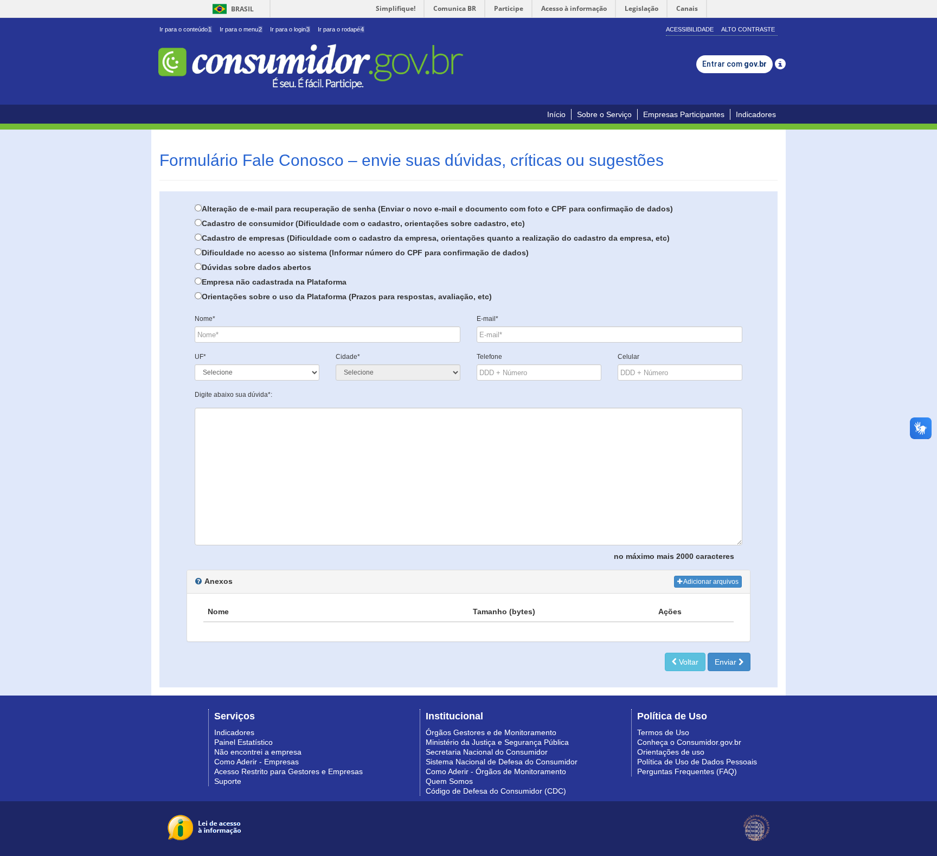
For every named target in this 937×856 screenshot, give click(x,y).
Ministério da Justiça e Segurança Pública (497, 742)
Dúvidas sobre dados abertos (256, 267)
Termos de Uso (663, 732)
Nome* (205, 319)
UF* (200, 357)
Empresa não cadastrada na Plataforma (274, 282)
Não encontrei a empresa (257, 752)
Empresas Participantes (683, 114)
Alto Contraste (748, 29)
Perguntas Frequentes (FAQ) (687, 771)
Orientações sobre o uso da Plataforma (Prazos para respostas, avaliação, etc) (347, 296)
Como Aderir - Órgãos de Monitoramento (496, 771)
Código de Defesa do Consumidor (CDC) (496, 791)
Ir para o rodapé (341, 29)
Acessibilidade (690, 29)
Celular (628, 357)
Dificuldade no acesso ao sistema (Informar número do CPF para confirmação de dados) (365, 252)
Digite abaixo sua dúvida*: (233, 394)
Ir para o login (290, 29)
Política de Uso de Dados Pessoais (697, 761)
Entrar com (734, 64)
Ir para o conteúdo (185, 29)
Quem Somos (449, 781)
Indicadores (756, 114)
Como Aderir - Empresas (256, 761)
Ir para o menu (241, 29)
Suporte (227, 781)
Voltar (687, 662)
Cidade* (348, 357)
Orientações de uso (670, 752)
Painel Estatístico (243, 742)
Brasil (231, 9)
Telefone (489, 357)
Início (556, 114)
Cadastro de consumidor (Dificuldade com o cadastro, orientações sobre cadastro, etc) (363, 223)
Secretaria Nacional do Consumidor (487, 752)
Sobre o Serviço (604, 114)
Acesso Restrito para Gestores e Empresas (288, 771)
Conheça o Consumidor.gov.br (689, 742)
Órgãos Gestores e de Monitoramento (491, 732)
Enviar (727, 662)
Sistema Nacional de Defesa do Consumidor (501, 761)
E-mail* (487, 319)
